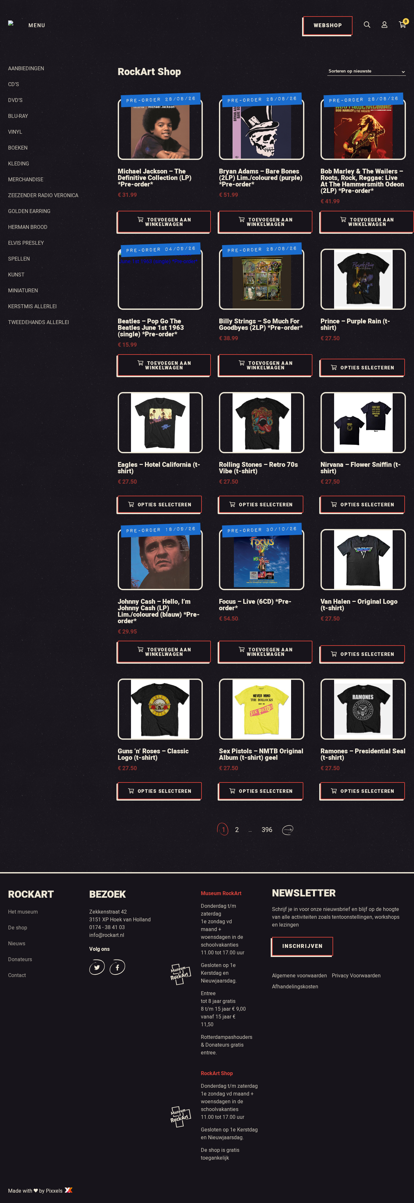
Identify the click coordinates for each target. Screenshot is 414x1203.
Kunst (16, 275)
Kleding (18, 164)
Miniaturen (23, 291)
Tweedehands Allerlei (38, 322)
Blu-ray (18, 116)
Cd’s (13, 84)
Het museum (23, 912)
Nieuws (16, 944)
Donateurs (20, 959)
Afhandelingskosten (295, 987)
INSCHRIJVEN (302, 946)
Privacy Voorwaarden (356, 976)
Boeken (17, 148)
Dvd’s (15, 100)
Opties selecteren (368, 368)
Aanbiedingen (26, 69)
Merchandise (25, 180)
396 (267, 830)
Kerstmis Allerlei (32, 306)
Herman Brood (28, 227)
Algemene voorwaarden (299, 976)
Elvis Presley (26, 243)
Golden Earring (29, 211)
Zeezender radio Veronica (43, 195)
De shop (17, 928)
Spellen (19, 259)
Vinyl (15, 132)
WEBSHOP (328, 25)
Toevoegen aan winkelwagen (168, 222)
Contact (17, 975)
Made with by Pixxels (36, 1191)
